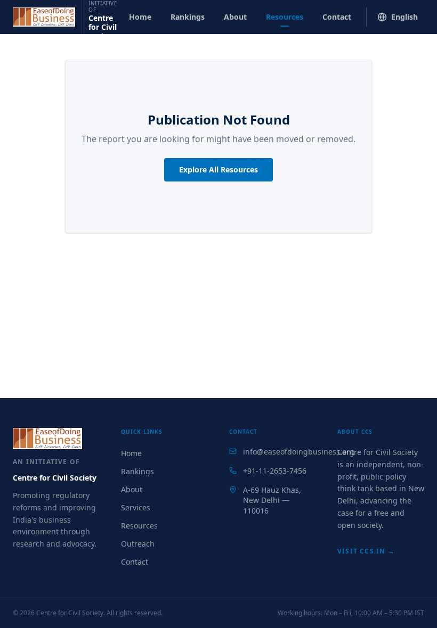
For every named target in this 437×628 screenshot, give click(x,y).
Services (135, 507)
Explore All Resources (218, 169)
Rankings (188, 17)
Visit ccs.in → (366, 551)
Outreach (138, 544)
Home (140, 17)
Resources (284, 17)
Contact (336, 17)
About (235, 17)
